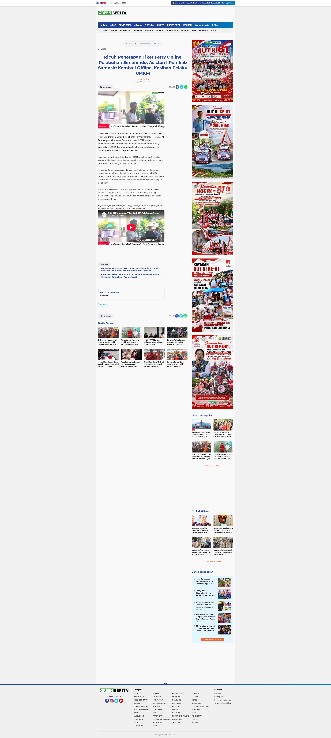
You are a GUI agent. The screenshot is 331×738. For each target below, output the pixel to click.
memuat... (105, 295)
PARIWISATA (158, 716)
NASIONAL (196, 709)
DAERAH (187, 25)
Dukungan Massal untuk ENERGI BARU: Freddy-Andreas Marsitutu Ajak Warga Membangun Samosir (201, 456)
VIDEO (103, 305)
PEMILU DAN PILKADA (181, 716)
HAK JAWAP (158, 700)
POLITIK (195, 719)
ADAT (113, 25)
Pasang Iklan (219, 697)
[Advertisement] (212, 488)
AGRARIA (149, 25)
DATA (215, 25)
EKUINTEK (176, 697)
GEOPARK (196, 697)
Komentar (107, 87)
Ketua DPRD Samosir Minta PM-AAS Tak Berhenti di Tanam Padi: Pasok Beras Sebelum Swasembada (206, 604)
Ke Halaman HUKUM (212, 562)
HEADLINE (176, 700)
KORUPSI (156, 706)
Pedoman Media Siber (223, 700)
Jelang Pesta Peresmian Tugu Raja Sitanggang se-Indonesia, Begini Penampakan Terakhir (201, 434)
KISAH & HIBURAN (140, 706)
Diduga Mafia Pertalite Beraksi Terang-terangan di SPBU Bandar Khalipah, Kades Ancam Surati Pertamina (201, 552)
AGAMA (138, 25)
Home (103, 3)
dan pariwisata (202, 25)
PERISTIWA (138, 719)
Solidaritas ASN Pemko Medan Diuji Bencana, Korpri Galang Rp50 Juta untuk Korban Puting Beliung (204, 3)
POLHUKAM (177, 719)
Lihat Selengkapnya (212, 639)
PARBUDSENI (138, 716)
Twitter (117, 704)
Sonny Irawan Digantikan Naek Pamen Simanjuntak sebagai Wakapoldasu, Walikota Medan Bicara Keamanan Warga (205, 593)
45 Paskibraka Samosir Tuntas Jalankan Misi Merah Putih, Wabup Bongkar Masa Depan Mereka (206, 628)
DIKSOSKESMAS (140, 697)
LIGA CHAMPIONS (140, 709)
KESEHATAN (177, 703)
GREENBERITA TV (140, 700)
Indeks (104, 25)
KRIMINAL (176, 706)
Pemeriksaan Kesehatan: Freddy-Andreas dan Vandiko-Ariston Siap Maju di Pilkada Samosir (223, 456)
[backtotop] (165, 685)
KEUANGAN (196, 703)
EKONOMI (157, 697)
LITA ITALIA (157, 709)
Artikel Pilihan (200, 511)
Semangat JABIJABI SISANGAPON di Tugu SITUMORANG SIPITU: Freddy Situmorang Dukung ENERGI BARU (222, 434)
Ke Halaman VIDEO (212, 466)
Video (105, 30)
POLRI (135, 722)
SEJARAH (195, 722)
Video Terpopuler (202, 415)
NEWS (155, 713)
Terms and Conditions (222, 703)
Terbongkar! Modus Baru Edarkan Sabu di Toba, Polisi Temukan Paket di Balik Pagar (223, 530)
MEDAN (175, 709)
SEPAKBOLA (138, 725)
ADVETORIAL (125, 25)
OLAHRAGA (177, 713)
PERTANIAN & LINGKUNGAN (162, 719)
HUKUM (136, 703)
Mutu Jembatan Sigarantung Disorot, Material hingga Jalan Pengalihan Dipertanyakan (205, 581)
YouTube (123, 704)
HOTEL (194, 700)
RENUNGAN (157, 722)
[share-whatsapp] (185, 87)
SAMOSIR (176, 722)
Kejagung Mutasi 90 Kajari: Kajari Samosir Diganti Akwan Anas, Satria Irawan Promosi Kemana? (200, 530)
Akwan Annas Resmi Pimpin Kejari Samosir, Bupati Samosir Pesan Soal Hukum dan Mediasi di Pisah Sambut (205, 616)
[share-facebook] (177, 87)
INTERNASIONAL (159, 703)
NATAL (136, 713)
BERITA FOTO (173, 25)
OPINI (194, 713)
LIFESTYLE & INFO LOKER (201, 706)
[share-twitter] (181, 87)
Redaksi (217, 693)
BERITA (160, 25)
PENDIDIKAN (197, 716)
